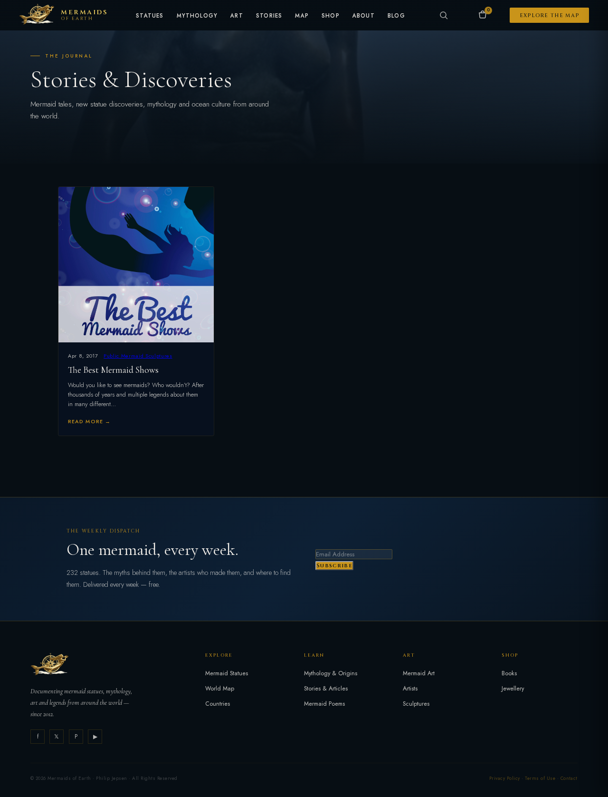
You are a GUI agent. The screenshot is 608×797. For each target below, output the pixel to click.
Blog (396, 16)
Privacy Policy (504, 778)
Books (509, 673)
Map (302, 16)
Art (236, 16)
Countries (217, 704)
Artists (410, 688)
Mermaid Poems (324, 704)
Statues (149, 16)
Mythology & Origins (330, 673)
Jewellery (513, 688)
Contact (569, 778)
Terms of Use (540, 778)
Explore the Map (550, 15)
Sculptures (416, 704)
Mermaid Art (419, 673)
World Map (219, 688)
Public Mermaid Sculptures (138, 356)
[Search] (443, 15)
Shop (331, 16)
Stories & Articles (326, 688)
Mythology (197, 16)
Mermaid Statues (226, 673)
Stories (269, 16)
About (363, 16)
